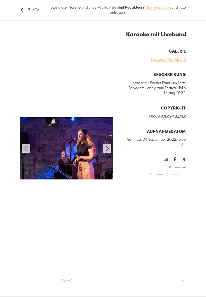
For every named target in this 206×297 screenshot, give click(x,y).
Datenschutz (177, 174)
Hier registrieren (158, 7)
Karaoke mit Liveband (168, 59)
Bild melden (177, 167)
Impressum (158, 174)
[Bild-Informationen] (183, 281)
